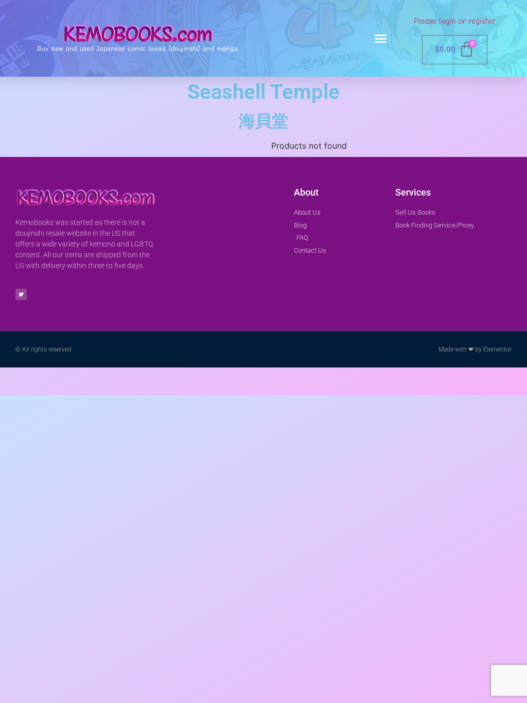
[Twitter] (21, 294)
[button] (381, 38)
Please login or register (454, 21)
